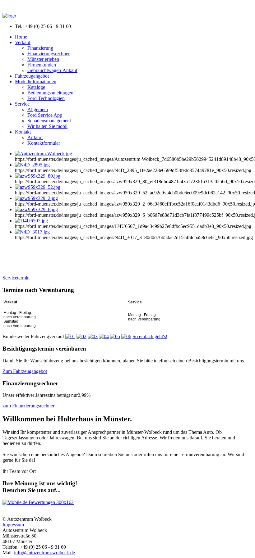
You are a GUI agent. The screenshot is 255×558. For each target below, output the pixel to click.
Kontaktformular (43, 143)
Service (22, 104)
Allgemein (37, 109)
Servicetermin (16, 277)
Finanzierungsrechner (48, 53)
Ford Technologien (46, 98)
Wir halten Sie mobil (47, 126)
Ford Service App (44, 115)
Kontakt (23, 131)
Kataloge (36, 87)
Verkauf (22, 42)
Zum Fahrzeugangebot (24, 371)
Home (21, 36)
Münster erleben (43, 59)
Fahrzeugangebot (32, 76)
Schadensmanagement (49, 120)
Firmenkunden (41, 64)
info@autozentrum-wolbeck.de (44, 552)
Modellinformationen (35, 81)
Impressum (13, 524)
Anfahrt (35, 137)
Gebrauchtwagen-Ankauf (52, 70)
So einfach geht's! (149, 336)
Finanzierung (40, 48)
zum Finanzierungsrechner (28, 405)
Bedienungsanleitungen (50, 92)
